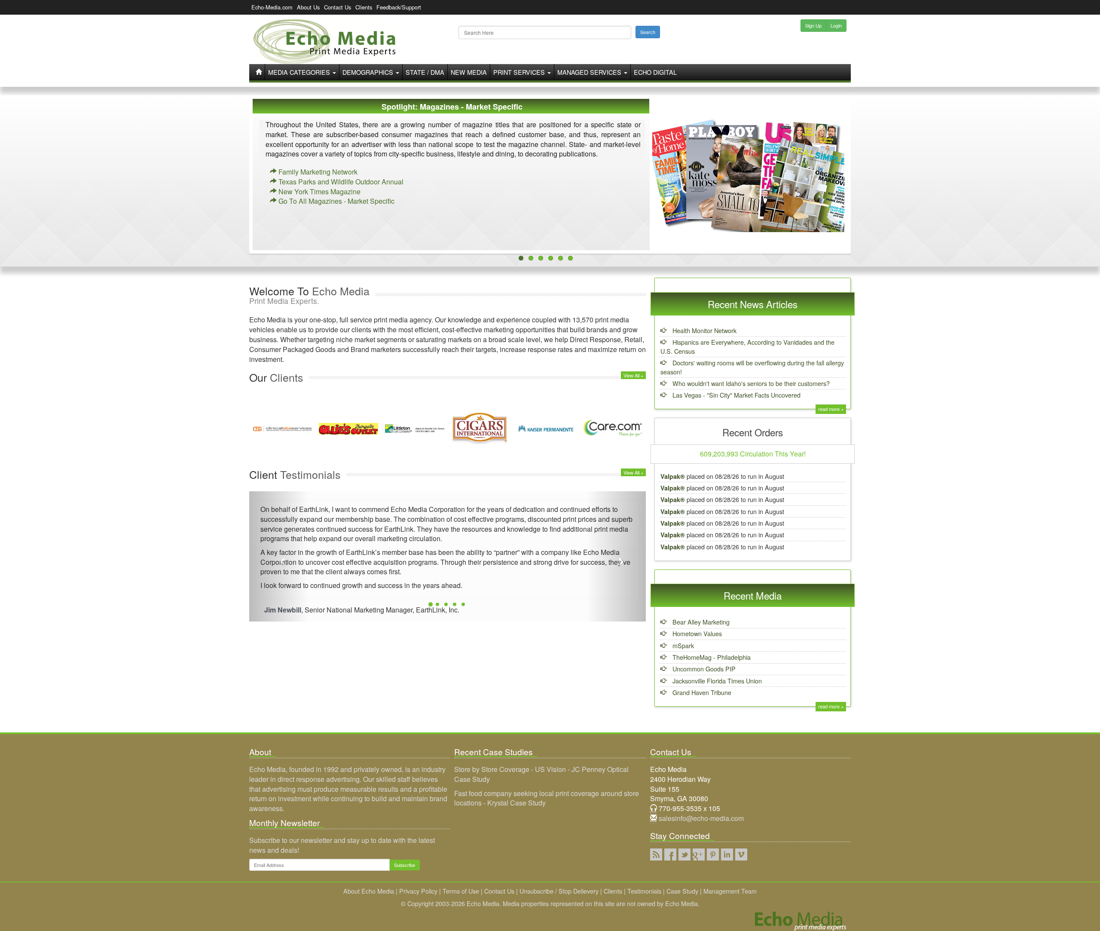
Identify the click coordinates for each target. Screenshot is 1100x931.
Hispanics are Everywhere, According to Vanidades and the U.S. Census (747, 346)
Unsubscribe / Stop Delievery (559, 890)
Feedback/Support (398, 7)
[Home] (324, 41)
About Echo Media (368, 890)
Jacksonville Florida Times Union (716, 680)
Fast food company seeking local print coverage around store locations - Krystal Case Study (546, 798)
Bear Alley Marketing (700, 621)
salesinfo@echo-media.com (701, 818)
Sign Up (813, 25)
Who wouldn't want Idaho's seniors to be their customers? (750, 383)
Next (840, 183)
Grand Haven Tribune (701, 692)
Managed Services (590, 72)
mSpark (682, 645)
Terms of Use (461, 890)
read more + (830, 408)
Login (836, 25)
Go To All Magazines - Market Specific (335, 201)
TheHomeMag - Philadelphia (711, 657)
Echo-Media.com (272, 7)
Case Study (682, 890)
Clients (363, 7)
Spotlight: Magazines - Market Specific (452, 106)
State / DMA (425, 72)
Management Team (730, 890)
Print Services (520, 72)
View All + (633, 375)
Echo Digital (655, 72)
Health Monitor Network (703, 330)
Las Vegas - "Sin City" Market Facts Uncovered (736, 394)
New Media (469, 72)
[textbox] (544, 32)
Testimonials (644, 890)
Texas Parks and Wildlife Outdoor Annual (340, 182)
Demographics (368, 72)
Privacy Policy (418, 890)
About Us (308, 7)
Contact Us (337, 7)
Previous (259, 183)
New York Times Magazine (319, 191)
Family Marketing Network (317, 172)
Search (647, 31)
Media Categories (300, 72)
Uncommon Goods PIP (703, 668)
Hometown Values (696, 633)
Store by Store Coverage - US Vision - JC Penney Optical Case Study (541, 774)
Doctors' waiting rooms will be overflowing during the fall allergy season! (752, 367)
